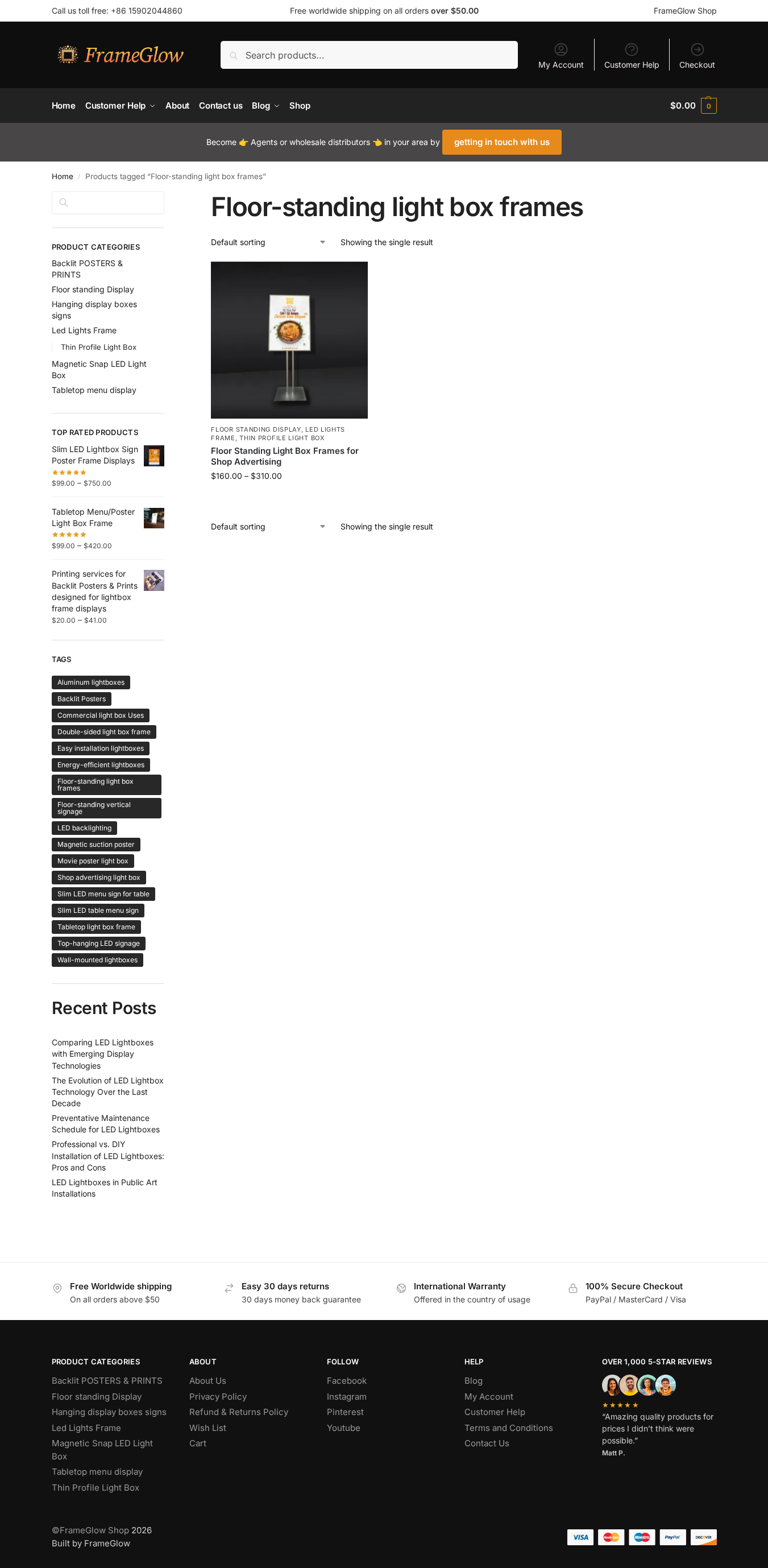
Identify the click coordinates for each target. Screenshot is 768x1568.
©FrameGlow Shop (90, 1530)
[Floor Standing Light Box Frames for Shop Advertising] (289, 340)
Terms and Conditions (508, 1427)
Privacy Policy (218, 1396)
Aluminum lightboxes (90, 682)
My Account (561, 64)
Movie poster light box (92, 861)
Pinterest (345, 1411)
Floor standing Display (256, 429)
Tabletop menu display (94, 390)
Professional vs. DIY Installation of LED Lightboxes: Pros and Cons (108, 1155)
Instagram (347, 1396)
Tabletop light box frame (96, 926)
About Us (207, 1380)
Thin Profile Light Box (282, 438)
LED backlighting (84, 828)
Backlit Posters (81, 698)
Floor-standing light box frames (95, 784)
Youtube (343, 1427)
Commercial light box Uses (100, 715)
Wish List (207, 1427)
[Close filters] (167, 198)
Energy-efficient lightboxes (100, 764)
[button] (693, 106)
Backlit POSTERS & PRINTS (107, 1380)
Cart (197, 1443)
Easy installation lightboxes (100, 748)
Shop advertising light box (98, 877)
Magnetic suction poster (96, 844)
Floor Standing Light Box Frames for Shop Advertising (285, 456)
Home (62, 176)
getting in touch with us (502, 141)
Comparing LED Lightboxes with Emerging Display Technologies (102, 1053)
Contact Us (486, 1443)
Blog (473, 1380)
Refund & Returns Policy (238, 1411)
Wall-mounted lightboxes (97, 959)
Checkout (697, 64)
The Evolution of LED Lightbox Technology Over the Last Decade (108, 1091)
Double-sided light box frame (104, 731)
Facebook (347, 1380)
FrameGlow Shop (685, 10)
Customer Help (631, 64)
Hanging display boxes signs (109, 1411)
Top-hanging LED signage (98, 943)
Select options (289, 499)
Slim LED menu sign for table (103, 894)
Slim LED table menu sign (98, 910)
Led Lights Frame (84, 330)
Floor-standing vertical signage (94, 808)
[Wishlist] (350, 278)
